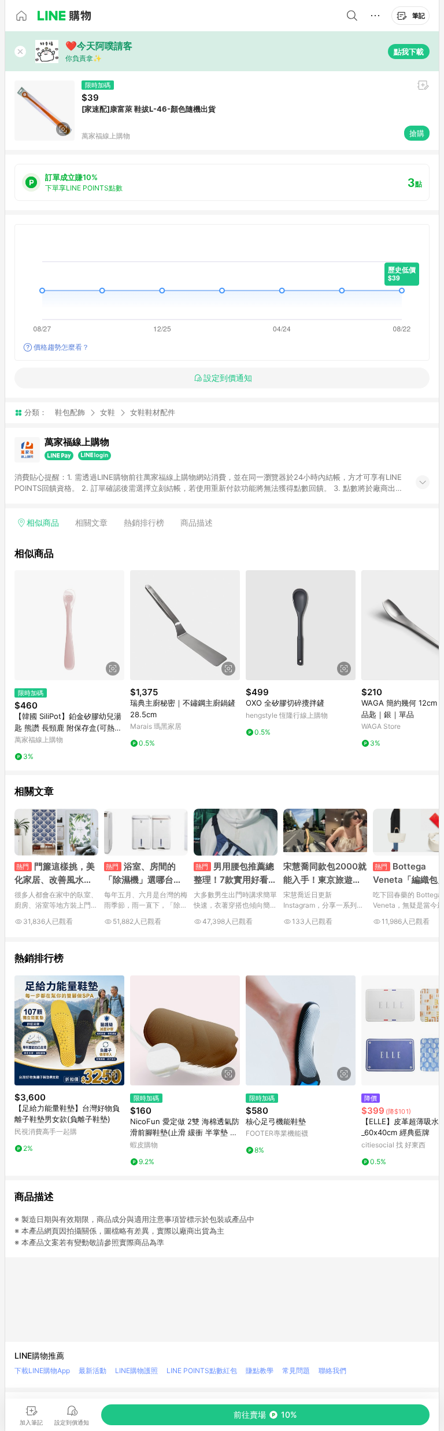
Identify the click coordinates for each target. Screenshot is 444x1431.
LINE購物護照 (136, 1370)
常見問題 (296, 1370)
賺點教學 (259, 1370)
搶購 (416, 133)
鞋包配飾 (70, 412)
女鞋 (107, 412)
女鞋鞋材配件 (152, 412)
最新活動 (92, 1370)
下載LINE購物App (42, 1370)
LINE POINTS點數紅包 (201, 1370)
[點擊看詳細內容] (69, 625)
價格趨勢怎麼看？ (61, 347)
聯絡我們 (332, 1370)
